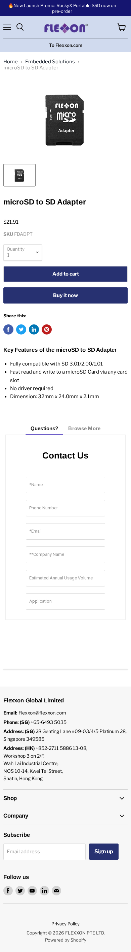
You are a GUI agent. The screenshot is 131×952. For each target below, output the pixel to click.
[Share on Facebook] (8, 329)
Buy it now (65, 295)
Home (10, 62)
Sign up (103, 851)
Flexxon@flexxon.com (42, 713)
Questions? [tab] (44, 428)
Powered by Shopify (65, 940)
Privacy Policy (65, 923)
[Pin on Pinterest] (47, 329)
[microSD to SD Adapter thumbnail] (19, 175)
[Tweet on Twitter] (21, 329)
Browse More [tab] (84, 428)
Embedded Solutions (50, 62)
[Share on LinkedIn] (34, 329)
